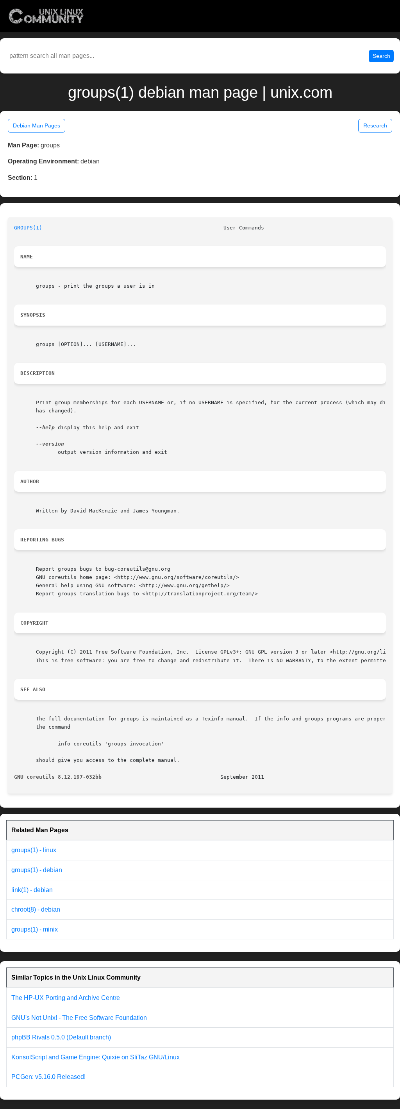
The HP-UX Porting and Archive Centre (65, 997)
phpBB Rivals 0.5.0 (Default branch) (61, 1037)
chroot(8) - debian (35, 909)
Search (381, 56)
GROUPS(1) (28, 228)
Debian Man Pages (36, 125)
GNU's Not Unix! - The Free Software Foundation (79, 1017)
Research (375, 125)
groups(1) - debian (36, 870)
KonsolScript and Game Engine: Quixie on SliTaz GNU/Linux (95, 1057)
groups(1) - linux (33, 850)
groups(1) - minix (34, 929)
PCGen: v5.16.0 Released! (48, 1076)
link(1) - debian (32, 890)
